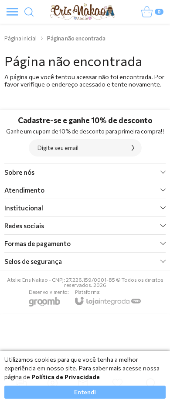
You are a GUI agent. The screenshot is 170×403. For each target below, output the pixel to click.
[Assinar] (133, 148)
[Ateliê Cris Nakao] (82, 11)
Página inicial (20, 38)
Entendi (85, 392)
